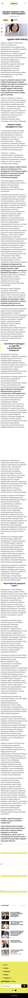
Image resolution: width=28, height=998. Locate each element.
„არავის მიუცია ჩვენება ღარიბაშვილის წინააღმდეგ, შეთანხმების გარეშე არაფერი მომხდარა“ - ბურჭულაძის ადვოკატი (16, 952)
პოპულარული (5, 905)
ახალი (14, 905)
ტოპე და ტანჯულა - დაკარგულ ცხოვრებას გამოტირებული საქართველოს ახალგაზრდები (16, 914)
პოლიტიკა (6, 968)
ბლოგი (6, 20)
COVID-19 (5, 964)
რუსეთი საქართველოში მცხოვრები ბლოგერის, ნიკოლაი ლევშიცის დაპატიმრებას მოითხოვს (17, 933)
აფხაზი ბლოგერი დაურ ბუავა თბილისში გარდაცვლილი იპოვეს (16, 923)
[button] (25, 3)
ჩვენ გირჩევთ (23, 905)
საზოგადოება (6, 971)
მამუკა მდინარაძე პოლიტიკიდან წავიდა (16, 941)
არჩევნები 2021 (7, 978)
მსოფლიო (5, 974)
